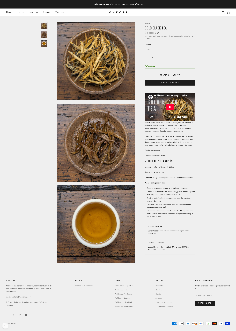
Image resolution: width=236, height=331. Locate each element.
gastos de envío (169, 36)
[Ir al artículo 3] (44, 43)
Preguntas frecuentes (163, 302)
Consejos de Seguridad (124, 286)
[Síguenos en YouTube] (26, 315)
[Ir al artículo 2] (44, 34)
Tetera (156, 167)
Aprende (47, 12)
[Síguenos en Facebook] (7, 315)
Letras (20, 12)
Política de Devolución (123, 294)
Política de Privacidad (123, 302)
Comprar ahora (170, 83)
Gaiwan (163, 167)
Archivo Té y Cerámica (84, 286)
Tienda (9, 12)
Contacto (159, 286)
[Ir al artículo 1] (44, 25)
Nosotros (33, 12)
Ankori (148, 24)
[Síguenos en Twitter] (13, 315)
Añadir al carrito (170, 75)
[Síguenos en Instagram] (20, 315)
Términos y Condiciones (124, 306)
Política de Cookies (122, 298)
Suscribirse (205, 303)
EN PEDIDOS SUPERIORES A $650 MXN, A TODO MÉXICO (118, 4)
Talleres (59, 12)
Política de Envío (121, 290)
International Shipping (164, 306)
